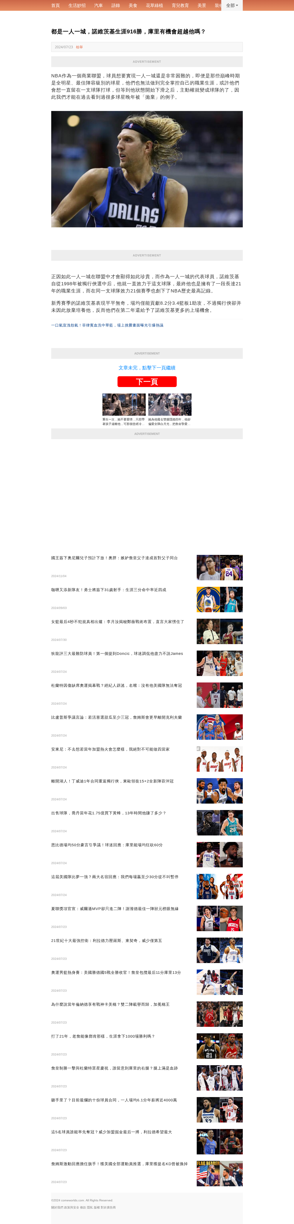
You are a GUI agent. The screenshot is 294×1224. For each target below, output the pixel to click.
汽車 (98, 5)
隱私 (90, 1207)
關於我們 (57, 1207)
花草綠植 (154, 5)
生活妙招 (77, 5)
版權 (97, 1207)
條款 (83, 1207)
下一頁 (147, 382)
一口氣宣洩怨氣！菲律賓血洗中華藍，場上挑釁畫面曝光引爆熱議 (107, 325)
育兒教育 (180, 5)
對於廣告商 (108, 1207)
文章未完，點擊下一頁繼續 (147, 367)
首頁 (55, 5)
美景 (202, 5)
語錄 (115, 5)
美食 (133, 5)
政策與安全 (71, 1207)
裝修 (219, 5)
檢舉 (79, 47)
